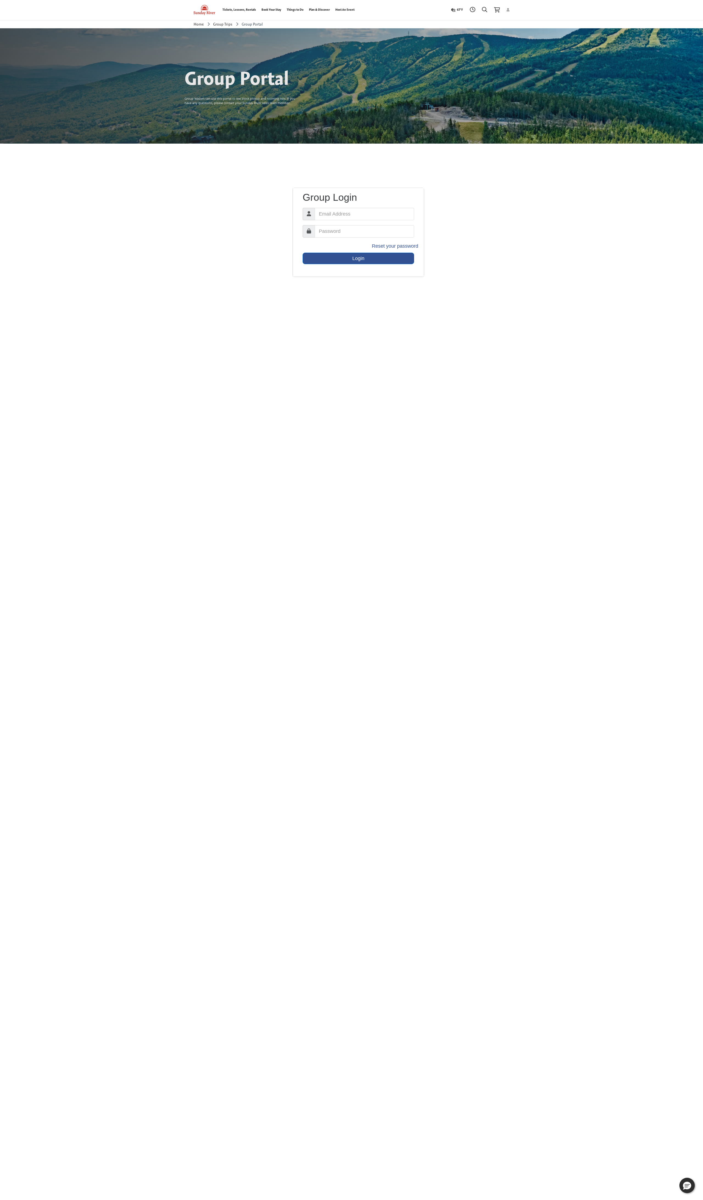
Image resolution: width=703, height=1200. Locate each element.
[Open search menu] (485, 10)
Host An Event (345, 10)
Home (199, 24)
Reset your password (395, 246)
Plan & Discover (319, 10)
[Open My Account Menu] (508, 10)
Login (358, 258)
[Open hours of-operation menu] (473, 10)
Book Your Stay (271, 10)
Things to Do (295, 10)
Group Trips (222, 24)
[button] (687, 1185)
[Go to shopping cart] (497, 10)
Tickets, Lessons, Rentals (239, 10)
